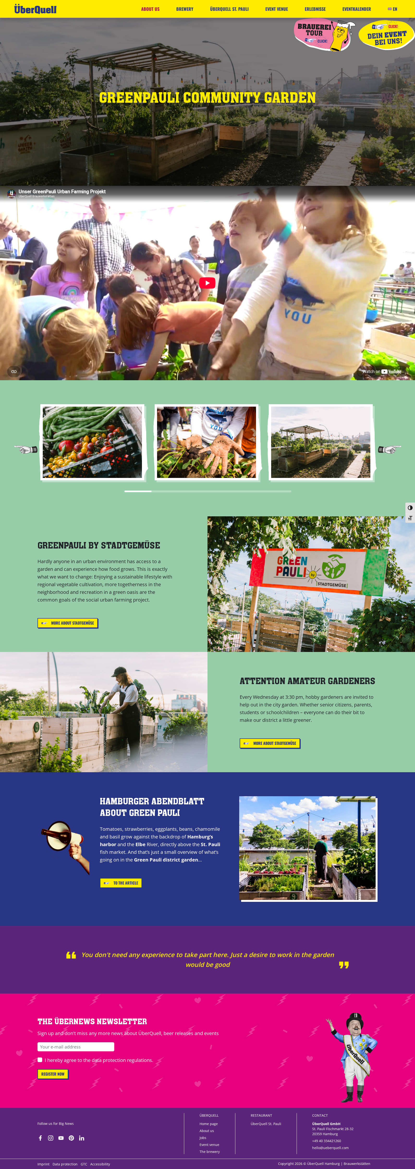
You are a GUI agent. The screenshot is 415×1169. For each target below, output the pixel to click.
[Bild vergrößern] (92, 442)
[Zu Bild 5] (249, 491)
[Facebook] (40, 1136)
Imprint (43, 1164)
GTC (84, 1164)
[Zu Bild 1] (138, 491)
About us (150, 9)
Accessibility (100, 1164)
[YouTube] (61, 1136)
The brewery (210, 1151)
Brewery (184, 9)
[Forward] (390, 449)
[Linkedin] (82, 1136)
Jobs (203, 1137)
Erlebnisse (315, 9)
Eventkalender (356, 9)
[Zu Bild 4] (221, 491)
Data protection (65, 1164)
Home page (209, 1123)
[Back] (26, 449)
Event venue (276, 9)
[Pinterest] (71, 1136)
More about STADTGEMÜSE (72, 623)
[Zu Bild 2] (166, 491)
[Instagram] (51, 1136)
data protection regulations (122, 1060)
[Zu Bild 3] (193, 491)
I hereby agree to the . (99, 1060)
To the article (125, 883)
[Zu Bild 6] (277, 491)
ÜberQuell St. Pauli (229, 9)
